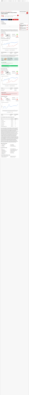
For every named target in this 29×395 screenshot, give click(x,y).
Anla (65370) (2, 145)
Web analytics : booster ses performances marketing (23, 27)
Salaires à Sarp (3, 149)
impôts (5, 134)
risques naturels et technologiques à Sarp (6, 94)
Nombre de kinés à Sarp (3, 151)
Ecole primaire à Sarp (12, 151)
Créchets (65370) (12, 145)
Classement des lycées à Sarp (13, 150)
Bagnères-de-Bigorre (3, 126)
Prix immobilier (6, 11)
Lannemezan (2, 121)
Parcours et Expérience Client (23, 29)
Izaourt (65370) (12, 144)
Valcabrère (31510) (3, 144)
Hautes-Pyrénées (9, 11)
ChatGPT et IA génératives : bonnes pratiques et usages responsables (23, 25)
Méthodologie (17, 37)
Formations (21, 23)
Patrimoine (3, 11)
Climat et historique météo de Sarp (14, 149)
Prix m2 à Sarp (2, 22)
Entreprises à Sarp (3, 150)
